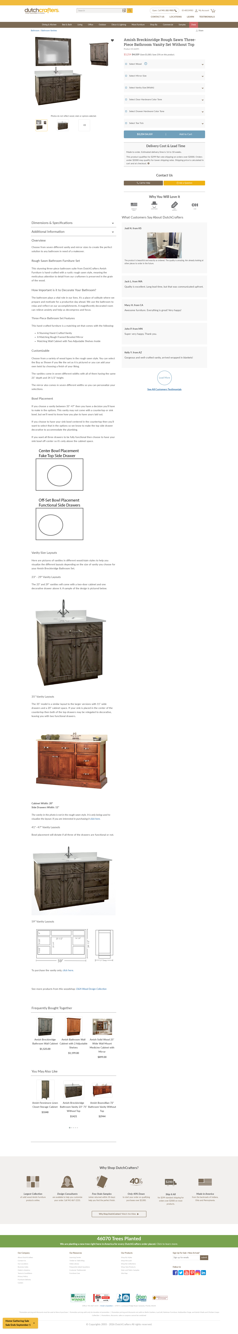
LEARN (190, 17)
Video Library (74, 1264)
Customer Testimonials (77, 1270)
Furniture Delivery (24, 1279)
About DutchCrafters (25, 1257)
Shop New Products (128, 1267)
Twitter (180, 1272)
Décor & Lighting (119, 25)
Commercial (168, 25)
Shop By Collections (128, 1264)
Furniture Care (74, 1273)
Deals (193, 25)
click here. (95, 819)
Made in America (24, 1270)
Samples (182, 25)
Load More (164, 378)
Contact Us (22, 1260)
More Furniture (138, 25)
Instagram (197, 1272)
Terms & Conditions (25, 1273)
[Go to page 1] (69, 1127)
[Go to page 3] (73, 1127)
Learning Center (75, 1257)
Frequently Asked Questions (79, 1267)
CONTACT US (157, 17)
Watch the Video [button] (117, 1214)
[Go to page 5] (77, 1127)
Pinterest (192, 1272)
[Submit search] (130, 10)
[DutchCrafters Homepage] (42, 10)
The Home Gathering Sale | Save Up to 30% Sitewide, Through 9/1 (119, 3)
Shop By (153, 25)
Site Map (124, 1273)
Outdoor (102, 25)
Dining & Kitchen (49, 25)
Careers (20, 1283)
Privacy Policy (23, 1276)
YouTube (186, 1272)
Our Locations (23, 1264)
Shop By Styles (126, 1257)
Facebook (175, 1272)
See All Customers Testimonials (164, 389)
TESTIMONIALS (207, 17)
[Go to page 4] (75, 1127)
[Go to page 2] (71, 1127)
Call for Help (144, 183)
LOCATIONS (176, 17)
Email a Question (106, 1306)
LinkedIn (203, 1272)
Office (90, 25)
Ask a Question (185, 183)
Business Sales (23, 1267)
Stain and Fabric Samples (130, 1270)
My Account (203, 11)
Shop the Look (126, 1260)
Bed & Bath (67, 25)
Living (80, 25)
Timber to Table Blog (76, 1260)
